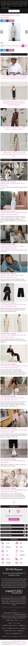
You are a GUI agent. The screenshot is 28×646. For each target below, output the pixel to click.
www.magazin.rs (19, 625)
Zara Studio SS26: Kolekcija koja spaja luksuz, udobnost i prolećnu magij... (13, 491)
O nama (4, 607)
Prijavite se (14, 519)
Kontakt (14, 610)
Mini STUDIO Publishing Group (18, 644)
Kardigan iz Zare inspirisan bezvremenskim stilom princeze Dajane (13, 431)
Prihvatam (14, 11)
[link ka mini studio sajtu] (14, 593)
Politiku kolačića (5, 7)
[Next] (26, 32)
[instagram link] (18, 511)
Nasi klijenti (21, 607)
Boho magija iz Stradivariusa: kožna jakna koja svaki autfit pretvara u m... (12, 399)
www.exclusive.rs (20, 628)
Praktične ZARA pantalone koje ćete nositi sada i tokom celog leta (13, 336)
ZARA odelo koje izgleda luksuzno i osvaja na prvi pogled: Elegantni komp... (13, 366)
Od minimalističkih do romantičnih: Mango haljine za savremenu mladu (13, 213)
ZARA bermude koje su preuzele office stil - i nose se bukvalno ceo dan (13, 305)
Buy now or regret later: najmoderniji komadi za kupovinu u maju (11, 276)
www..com (14, 623)
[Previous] (1, 32)
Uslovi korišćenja (22, 643)
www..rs (18, 620)
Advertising (12, 607)
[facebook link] (9, 511)
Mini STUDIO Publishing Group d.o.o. (11, 596)
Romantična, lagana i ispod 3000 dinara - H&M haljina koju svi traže (12, 247)
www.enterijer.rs (18, 630)
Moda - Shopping (10, 181)
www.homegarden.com (13, 633)
